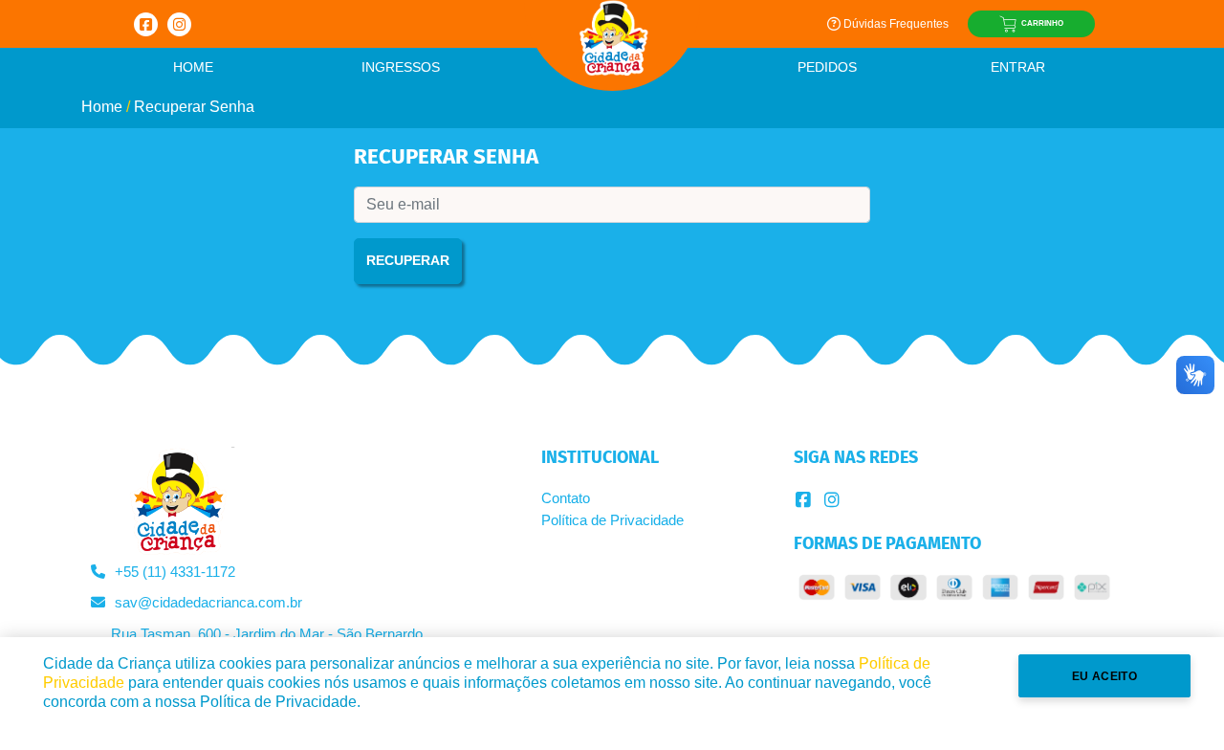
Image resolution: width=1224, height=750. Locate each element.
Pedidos (827, 67)
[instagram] (832, 500)
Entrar (1018, 67)
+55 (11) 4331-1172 (175, 571)
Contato (565, 498)
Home (193, 67)
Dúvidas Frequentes (896, 24)
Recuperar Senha (194, 107)
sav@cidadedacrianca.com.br (208, 602)
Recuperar (407, 260)
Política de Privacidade (612, 520)
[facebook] (803, 500)
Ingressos (400, 67)
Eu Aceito (1105, 676)
